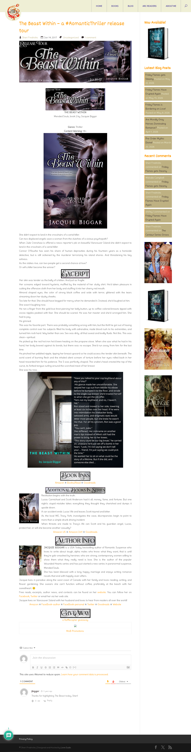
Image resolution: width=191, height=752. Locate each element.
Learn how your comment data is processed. (84, 674)
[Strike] (46, 667)
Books (114, 6)
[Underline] (41, 667)
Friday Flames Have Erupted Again (156, 200)
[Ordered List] (50, 667)
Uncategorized (71, 37)
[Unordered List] (54, 667)
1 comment (90, 37)
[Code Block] (62, 667)
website (101, 592)
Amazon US (59, 531)
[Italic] (37, 667)
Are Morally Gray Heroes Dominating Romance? (155, 123)
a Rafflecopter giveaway (75, 619)
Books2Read (74, 482)
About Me (171, 6)
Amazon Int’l (75, 531)
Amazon (59, 482)
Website (117, 604)
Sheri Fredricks (30, 37)
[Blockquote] (58, 667)
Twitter (34, 596)
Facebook (24, 596)
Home (99, 6)
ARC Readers (150, 6)
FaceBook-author (50, 604)
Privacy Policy (26, 739)
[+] (74, 667)
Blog (130, 6)
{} (70, 667)
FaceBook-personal (73, 604)
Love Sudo (66, 747)
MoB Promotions (75, 630)
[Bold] (33, 667)
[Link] (66, 667)
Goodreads (90, 482)
